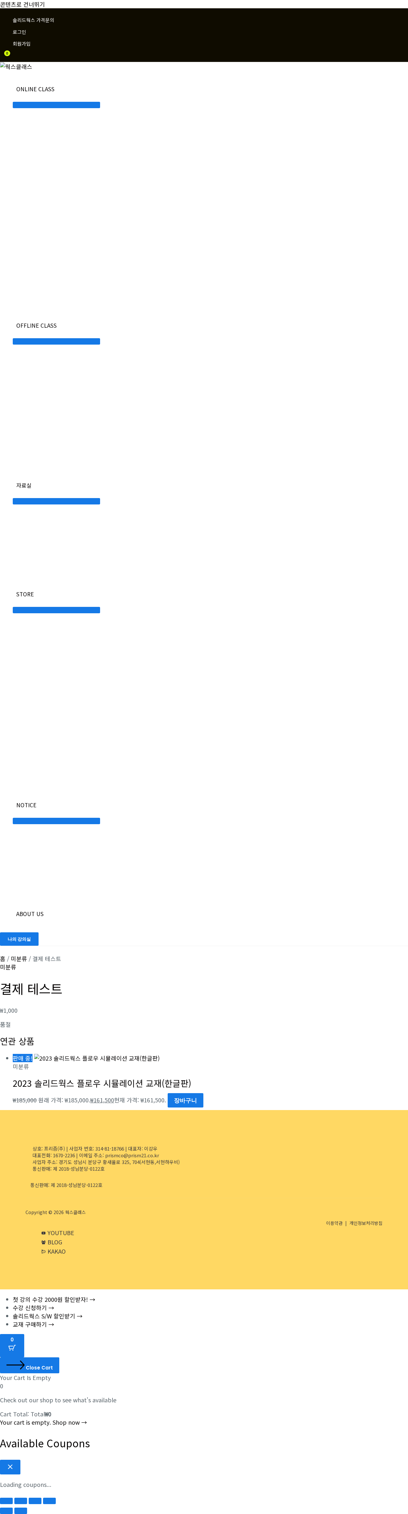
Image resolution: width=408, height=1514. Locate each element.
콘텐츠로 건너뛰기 (22, 4)
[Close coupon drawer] (10, 1467)
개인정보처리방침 (365, 1223)
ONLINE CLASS (35, 89)
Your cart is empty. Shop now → (43, 1422)
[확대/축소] (6, 1501)
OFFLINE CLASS (36, 325)
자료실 (24, 485)
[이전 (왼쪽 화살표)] (6, 1511)
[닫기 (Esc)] (49, 1501)
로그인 (19, 31)
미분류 (19, 958)
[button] (19, 939)
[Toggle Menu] (56, 105)
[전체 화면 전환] (20, 1501)
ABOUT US (30, 914)
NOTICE (26, 805)
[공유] (35, 1501)
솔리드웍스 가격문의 (33, 20)
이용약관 (334, 1223)
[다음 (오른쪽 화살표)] (20, 1511)
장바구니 (185, 1100)
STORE (25, 594)
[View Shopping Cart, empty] (3, 58)
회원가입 (22, 43)
